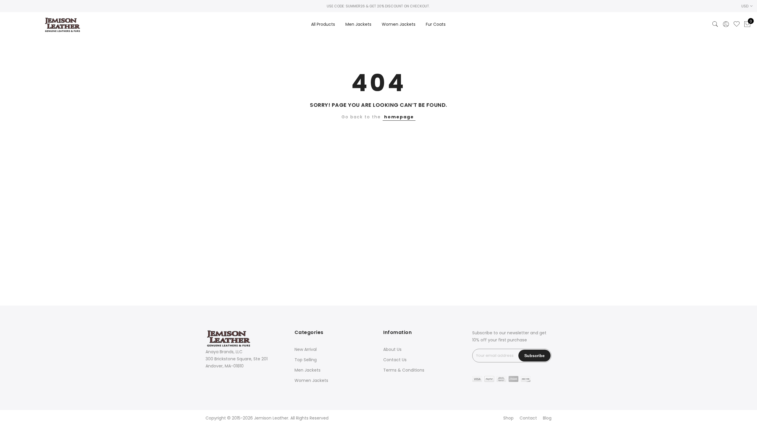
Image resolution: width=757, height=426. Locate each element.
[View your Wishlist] (736, 24)
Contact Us (395, 360)
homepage (399, 117)
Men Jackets (358, 24)
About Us (392, 349)
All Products (323, 24)
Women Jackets (398, 24)
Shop (508, 418)
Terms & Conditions (403, 370)
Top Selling (306, 360)
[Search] (715, 24)
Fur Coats (436, 24)
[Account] (725, 24)
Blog (547, 418)
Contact (528, 418)
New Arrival (306, 349)
